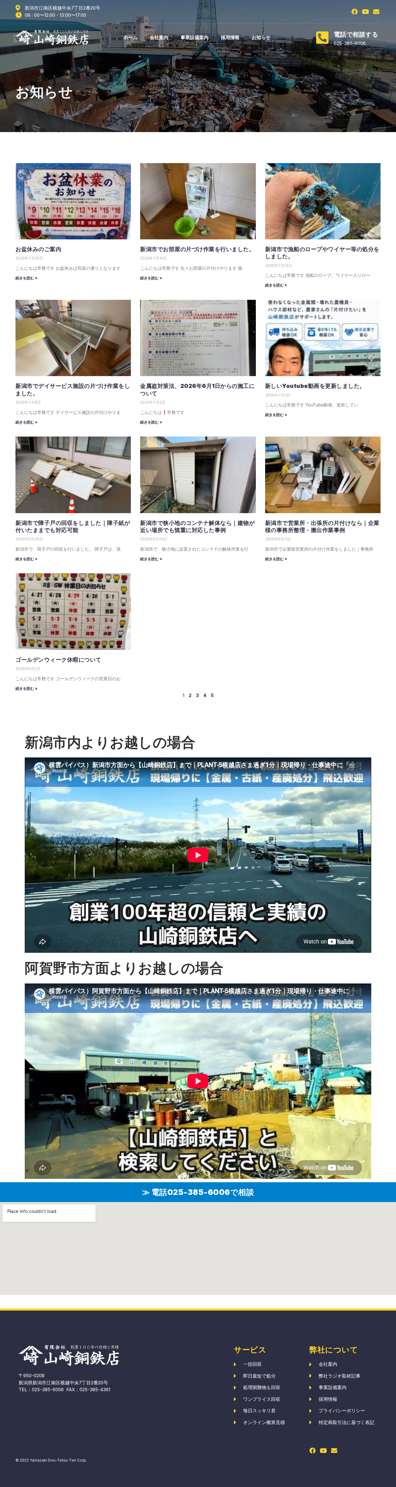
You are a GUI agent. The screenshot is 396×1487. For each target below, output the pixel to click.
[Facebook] (354, 12)
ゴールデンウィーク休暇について (58, 659)
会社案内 (159, 37)
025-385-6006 (48, 1389)
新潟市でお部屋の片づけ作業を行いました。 (197, 249)
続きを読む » (26, 278)
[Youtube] (365, 12)
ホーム (130, 37)
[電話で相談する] (322, 38)
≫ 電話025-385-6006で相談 (198, 1192)
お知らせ (261, 37)
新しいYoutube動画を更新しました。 (315, 386)
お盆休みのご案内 (38, 249)
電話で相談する (356, 34)
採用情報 (230, 37)
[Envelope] (376, 12)
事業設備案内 (195, 37)
